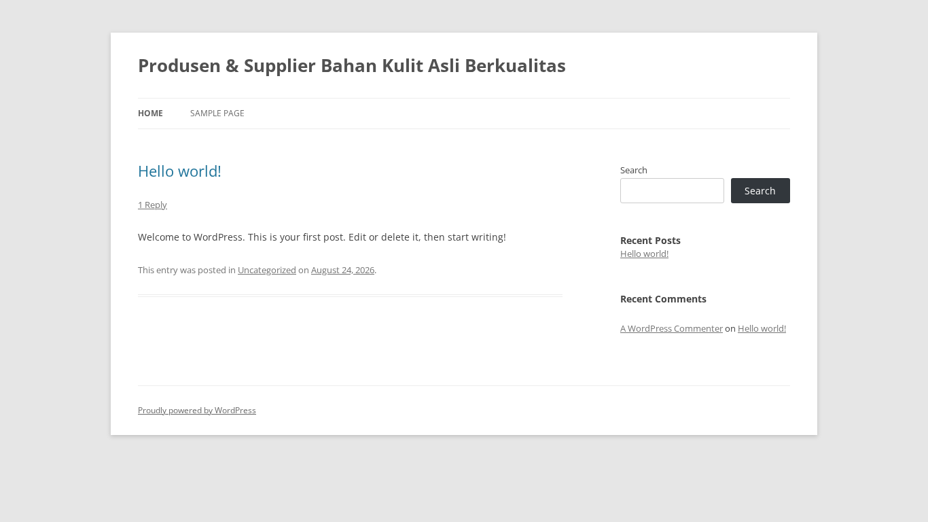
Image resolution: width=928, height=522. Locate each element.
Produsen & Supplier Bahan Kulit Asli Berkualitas (352, 65)
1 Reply (152, 204)
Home (150, 113)
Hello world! (179, 170)
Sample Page (217, 113)
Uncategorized (267, 270)
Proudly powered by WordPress (197, 410)
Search (633, 170)
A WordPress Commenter (671, 328)
